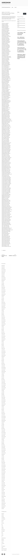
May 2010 (3, 360)
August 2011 (3, 340)
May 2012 (3, 329)
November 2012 (3, 321)
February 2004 (3, 462)
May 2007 (3, 409)
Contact (16, 7)
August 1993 (3, 507)
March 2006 (3, 428)
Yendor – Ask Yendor (4, 550)
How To (2, 521)
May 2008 (3, 393)
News (2, 532)
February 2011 (3, 348)
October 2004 (3, 451)
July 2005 (3, 439)
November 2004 (4, 450)
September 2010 (4, 355)
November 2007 (3, 401)
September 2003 (4, 469)
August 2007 (3, 405)
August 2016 (3, 276)
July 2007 (3, 406)
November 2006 (4, 417)
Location (3, 528)
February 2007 (3, 413)
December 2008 (3, 383)
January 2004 (3, 463)
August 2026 (3, 265)
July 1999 (3, 488)
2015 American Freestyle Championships (21, 33)
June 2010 (3, 359)
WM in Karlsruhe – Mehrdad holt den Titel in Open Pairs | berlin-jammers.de (21, 55)
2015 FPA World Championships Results (21, 57)
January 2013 (3, 318)
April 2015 (3, 284)
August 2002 (3, 474)
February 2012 (3, 333)
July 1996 (3, 497)
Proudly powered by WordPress (15, 554)
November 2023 (3, 269)
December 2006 (3, 416)
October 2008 (3, 386)
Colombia (3, 516)
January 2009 (3, 382)
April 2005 (3, 443)
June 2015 (3, 283)
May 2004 (3, 458)
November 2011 (3, 336)
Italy (2, 524)
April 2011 (3, 345)
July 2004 (3, 455)
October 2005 (3, 435)
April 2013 (3, 314)
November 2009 (4, 368)
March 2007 (3, 412)
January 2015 (3, 288)
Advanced (3, 513)
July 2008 (3, 390)
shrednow (6, 2)
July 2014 (3, 296)
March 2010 (3, 363)
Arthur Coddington (20, 32)
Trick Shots (3, 543)
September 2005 (4, 436)
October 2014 (3, 292)
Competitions (3, 517)
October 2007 (3, 402)
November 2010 (3, 352)
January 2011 (3, 349)
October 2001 (3, 477)
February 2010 (3, 364)
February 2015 (3, 287)
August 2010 (3, 356)
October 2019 (3, 272)
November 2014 (3, 291)
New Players (3, 531)
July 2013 (3, 310)
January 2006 (3, 431)
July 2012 (3, 326)
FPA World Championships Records (6, 7)
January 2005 (3, 447)
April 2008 (3, 394)
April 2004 (3, 459)
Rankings (4, 250)
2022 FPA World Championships (21, 27)
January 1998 (3, 492)
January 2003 (3, 470)
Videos (2, 547)
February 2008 (3, 397)
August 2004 (3, 454)
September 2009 (4, 371)
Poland (2, 535)
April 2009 (3, 378)
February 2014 (3, 302)
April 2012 (3, 330)
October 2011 (3, 337)
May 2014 (3, 299)
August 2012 (3, 325)
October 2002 (3, 473)
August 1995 (3, 500)
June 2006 (3, 424)
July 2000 (3, 481)
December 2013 (3, 303)
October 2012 (3, 322)
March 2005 (3, 444)
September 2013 (4, 307)
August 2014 (3, 295)
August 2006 (3, 421)
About (12, 7)
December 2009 (3, 367)
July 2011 (3, 341)
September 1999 (4, 485)
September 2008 (4, 387)
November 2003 (4, 466)
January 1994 (3, 504)
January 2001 (3, 478)
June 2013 (3, 311)
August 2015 (3, 280)
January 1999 (3, 489)
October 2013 (3, 306)
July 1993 (3, 508)
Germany (3, 520)
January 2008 (3, 398)
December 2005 (3, 432)
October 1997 (3, 493)
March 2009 (3, 379)
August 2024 (3, 268)
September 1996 (4, 496)
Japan (2, 525)
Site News (3, 540)
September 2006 (4, 420)
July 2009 (3, 374)
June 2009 (3, 375)
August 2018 (3, 273)
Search (24, 13)
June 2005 (3, 440)
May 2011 (3, 344)
